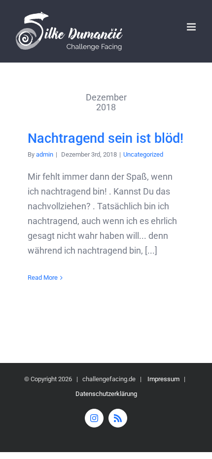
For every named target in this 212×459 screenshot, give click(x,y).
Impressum (163, 379)
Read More (43, 277)
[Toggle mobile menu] (192, 27)
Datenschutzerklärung (106, 393)
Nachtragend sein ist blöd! (105, 138)
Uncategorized (143, 154)
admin (44, 154)
